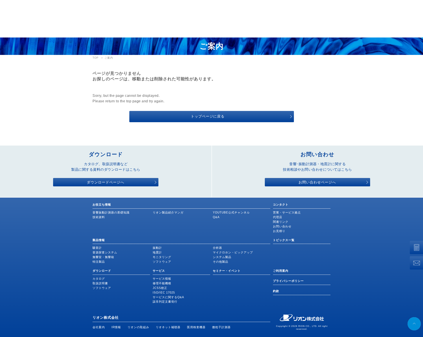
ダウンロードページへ (105, 182)
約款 (276, 291)
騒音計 (97, 247)
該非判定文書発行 (165, 301)
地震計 (157, 252)
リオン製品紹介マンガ (168, 212)
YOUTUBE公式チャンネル (231, 212)
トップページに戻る (207, 116)
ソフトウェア (162, 261)
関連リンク (280, 221)
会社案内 (99, 327)
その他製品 (220, 261)
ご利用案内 (280, 270)
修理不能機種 (162, 283)
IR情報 (116, 327)
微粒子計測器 (221, 327)
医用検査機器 (196, 327)
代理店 (277, 217)
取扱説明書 (100, 283)
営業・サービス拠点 (287, 212)
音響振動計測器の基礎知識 (111, 212)
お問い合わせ (282, 226)
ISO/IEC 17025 (164, 292)
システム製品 (222, 257)
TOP (95, 57)
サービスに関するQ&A (168, 297)
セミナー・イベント (227, 270)
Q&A (216, 217)
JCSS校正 (160, 288)
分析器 (217, 247)
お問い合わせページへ (317, 182)
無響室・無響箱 (103, 257)
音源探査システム (105, 252)
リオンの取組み (138, 327)
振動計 (157, 247)
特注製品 (99, 261)
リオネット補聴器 (168, 327)
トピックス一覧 (284, 240)
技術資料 (99, 217)
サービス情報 (162, 278)
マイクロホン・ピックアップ (233, 252)
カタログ (99, 278)
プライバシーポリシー (288, 281)
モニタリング (162, 257)
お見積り (279, 231)
